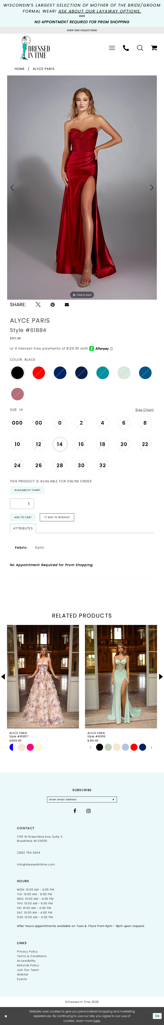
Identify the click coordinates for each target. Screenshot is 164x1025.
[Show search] (140, 48)
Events (22, 979)
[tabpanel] (82, 187)
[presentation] (43, 676)
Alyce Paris (43, 69)
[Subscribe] (113, 800)
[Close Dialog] (5, 1015)
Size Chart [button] (144, 409)
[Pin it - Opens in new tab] (53, 304)
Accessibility (26, 961)
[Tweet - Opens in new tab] (38, 304)
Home (20, 69)
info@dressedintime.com (36, 864)
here (96, 1021)
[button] (112, 48)
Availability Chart (27, 490)
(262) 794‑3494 (28, 853)
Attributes (23, 528)
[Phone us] (126, 48)
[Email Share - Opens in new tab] (67, 305)
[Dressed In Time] (35, 47)
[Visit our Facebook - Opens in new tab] (74, 810)
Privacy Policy (27, 951)
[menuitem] (112, 48)
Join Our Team (28, 970)
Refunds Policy (28, 965)
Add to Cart (23, 517)
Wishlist (22, 974)
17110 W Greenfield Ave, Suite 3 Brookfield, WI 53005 (39, 839)
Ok (157, 1016)
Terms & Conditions (32, 956)
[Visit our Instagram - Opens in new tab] (88, 810)
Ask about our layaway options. (99, 11)
